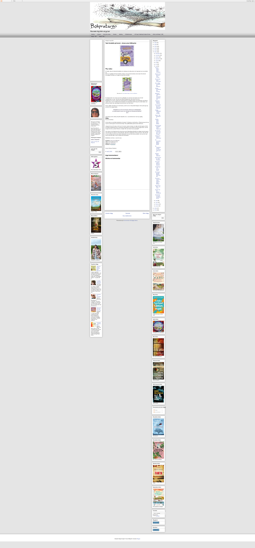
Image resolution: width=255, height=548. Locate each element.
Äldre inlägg (146, 213)
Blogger (138, 538)
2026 (155, 42)
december (157, 53)
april (156, 200)
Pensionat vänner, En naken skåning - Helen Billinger (158, 181)
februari (157, 204)
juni (156, 64)
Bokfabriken (113, 143)
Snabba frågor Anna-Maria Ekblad (157, 121)
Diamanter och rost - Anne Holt (99, 309)
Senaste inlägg (109, 213)
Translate (157, 516)
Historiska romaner (107, 34)
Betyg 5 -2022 (101, 36)
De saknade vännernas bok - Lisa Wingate (158, 132)
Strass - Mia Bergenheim (158, 116)
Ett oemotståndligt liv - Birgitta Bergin (158, 142)
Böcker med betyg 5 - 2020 (158, 34)
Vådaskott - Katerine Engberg (157, 102)
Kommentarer (157, 412)
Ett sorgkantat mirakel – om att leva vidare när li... (158, 149)
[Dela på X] (118, 151)
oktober (157, 57)
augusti (157, 60)
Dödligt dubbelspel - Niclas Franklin (158, 112)
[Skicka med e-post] (115, 151)
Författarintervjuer (128, 34)
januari (157, 205)
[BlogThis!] (117, 151)
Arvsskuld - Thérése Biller (99, 323)
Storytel (107, 148)
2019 (155, 210)
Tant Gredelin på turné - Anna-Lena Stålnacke (158, 106)
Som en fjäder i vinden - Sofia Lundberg (157, 70)
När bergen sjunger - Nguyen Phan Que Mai (157, 174)
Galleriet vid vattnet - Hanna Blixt (158, 137)
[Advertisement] (127, 200)
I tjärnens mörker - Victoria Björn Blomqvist (99, 268)
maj (156, 66)
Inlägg (155, 410)
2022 (155, 49)
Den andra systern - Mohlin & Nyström (157, 163)
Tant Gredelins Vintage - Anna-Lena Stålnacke (129, 93)
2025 (155, 44)
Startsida (93, 34)
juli (156, 62)
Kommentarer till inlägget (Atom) (131, 220)
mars (156, 202)
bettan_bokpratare (95, 139)
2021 (155, 51)
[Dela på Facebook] (119, 151)
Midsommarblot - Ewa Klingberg (158, 158)
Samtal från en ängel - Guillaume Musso (157, 196)
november (157, 55)
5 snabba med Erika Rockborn (99, 282)
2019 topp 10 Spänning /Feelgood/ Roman (142, 34)
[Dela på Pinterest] (120, 151)
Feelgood (99, 34)
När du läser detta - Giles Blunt (158, 80)
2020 (155, 208)
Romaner (115, 34)
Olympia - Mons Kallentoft (157, 154)
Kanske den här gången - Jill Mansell (158, 191)
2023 (155, 48)
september (157, 58)
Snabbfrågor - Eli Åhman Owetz (157, 168)
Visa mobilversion (127, 216)
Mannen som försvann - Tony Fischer (158, 75)
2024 (155, 46)
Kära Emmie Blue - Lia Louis (157, 186)
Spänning (121, 34)
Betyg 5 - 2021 (94, 36)
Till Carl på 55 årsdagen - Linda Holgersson (158, 127)
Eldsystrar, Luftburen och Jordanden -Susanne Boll (158, 96)
